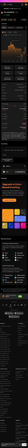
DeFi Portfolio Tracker (5, 338)
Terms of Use (3, 425)
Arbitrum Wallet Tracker (5, 345)
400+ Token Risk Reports (5, 402)
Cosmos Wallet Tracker (5, 349)
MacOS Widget (19, 375)
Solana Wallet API (4, 411)
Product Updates (21, 326)
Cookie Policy (3, 429)
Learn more (20, 1)
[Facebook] (25, 305)
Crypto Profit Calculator (5, 371)
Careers (19, 332)
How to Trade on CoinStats (21, 435)
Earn (1, 328)
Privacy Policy (3, 427)
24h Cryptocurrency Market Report (6, 391)
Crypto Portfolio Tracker (5, 326)
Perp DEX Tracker (4, 363)
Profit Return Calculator (5, 373)
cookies (6, 444)
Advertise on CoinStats (23, 334)
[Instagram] (6, 305)
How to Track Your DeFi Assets (21, 429)
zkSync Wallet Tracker (5, 342)
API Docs (20, 338)
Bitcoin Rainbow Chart (5, 381)
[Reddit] (14, 305)
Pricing (19, 328)
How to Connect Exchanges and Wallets (22, 426)
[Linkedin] (18, 305)
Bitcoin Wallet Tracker (5, 359)
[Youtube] (21, 305)
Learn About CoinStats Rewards (20, 438)
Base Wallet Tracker (4, 353)
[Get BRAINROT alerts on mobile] (14, 20)
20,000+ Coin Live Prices (5, 398)
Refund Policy (3, 431)
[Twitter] (25, 93)
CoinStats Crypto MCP (5, 404)
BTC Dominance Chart (5, 394)
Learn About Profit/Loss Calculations (21, 432)
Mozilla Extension (19, 377)
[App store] (9, 313)
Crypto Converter (4, 379)
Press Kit (20, 330)
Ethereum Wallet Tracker (5, 351)
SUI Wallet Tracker (4, 361)
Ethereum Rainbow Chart (5, 383)
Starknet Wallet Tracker (5, 340)
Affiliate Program (3, 336)
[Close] (26, 1)
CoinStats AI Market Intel (5, 334)
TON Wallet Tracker (4, 355)
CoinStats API (21, 336)
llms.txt (1, 407)
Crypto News (3, 332)
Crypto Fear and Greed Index (5, 386)
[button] (22, 84)
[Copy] (22, 84)
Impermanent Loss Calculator (4, 376)
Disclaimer (2, 423)
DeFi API (2, 415)
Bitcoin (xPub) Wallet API (5, 417)
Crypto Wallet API (4, 409)
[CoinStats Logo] (8, 4)
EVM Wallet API (3, 413)
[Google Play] (19, 313)
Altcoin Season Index (4, 396)
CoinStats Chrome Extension (19, 372)
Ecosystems (2, 365)
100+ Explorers (3, 400)
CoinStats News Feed (22, 342)
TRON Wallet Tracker (4, 357)
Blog (1, 330)
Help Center (18, 423)
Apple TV (18, 379)
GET (20, 296)
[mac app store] (14, 316)
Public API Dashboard (22, 340)
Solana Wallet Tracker (5, 347)
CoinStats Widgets (4, 388)
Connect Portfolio (9, 200)
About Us (20, 345)
